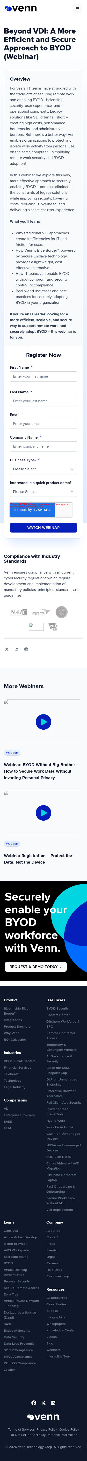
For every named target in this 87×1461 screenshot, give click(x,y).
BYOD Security (57, 1008)
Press (50, 1244)
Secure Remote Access (21, 1288)
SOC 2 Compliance (18, 1350)
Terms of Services (21, 1429)
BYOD (8, 1263)
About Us (53, 1231)
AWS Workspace (16, 1250)
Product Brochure (17, 1027)
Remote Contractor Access (60, 1035)
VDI (6, 1109)
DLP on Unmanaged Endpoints (61, 1082)
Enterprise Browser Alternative (61, 1093)
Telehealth (12, 1074)
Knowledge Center (60, 1330)
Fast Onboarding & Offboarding (60, 1189)
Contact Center (58, 1015)
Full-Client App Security (63, 1103)
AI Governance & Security (59, 1058)
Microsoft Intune (16, 1257)
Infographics (55, 1317)
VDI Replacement (59, 1210)
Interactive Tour (58, 1356)
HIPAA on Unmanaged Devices (63, 1147)
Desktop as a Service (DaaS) (20, 1315)
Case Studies (56, 1304)
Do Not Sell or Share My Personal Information (43, 1435)
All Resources (56, 1298)
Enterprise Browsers (19, 1115)
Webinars (53, 1350)
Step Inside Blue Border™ (16, 1011)
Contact (52, 1237)
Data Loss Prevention (20, 1344)
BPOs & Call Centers (20, 1061)
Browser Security (17, 1281)
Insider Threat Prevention (57, 1111)
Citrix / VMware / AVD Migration (62, 1165)
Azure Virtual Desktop (20, 1237)
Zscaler (9, 1370)
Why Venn (11, 1033)
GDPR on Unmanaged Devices (63, 1136)
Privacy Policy (47, 1429)
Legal (50, 1257)
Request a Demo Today (34, 966)
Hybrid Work (55, 1121)
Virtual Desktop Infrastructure (15, 1272)
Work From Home (59, 1127)
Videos (51, 1337)
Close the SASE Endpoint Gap (58, 1070)
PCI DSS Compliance (20, 1363)
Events (51, 1250)
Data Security (14, 1337)
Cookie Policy (69, 1429)
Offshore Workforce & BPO (63, 1024)
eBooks (52, 1311)
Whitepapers (56, 1324)
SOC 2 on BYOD (58, 1157)
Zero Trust (11, 1294)
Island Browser (15, 1244)
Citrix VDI (11, 1231)
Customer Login (58, 1276)
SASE (8, 1122)
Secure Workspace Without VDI (60, 1200)
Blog (49, 1343)
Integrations (13, 1020)
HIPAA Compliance (18, 1357)
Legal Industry (14, 1087)
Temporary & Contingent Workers (61, 1047)
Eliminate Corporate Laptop (61, 1177)
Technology (12, 1081)
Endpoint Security (17, 1331)
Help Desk (54, 1270)
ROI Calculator (15, 1040)
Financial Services (17, 1068)
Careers (52, 1263)
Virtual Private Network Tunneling (21, 1303)
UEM (7, 1128)
